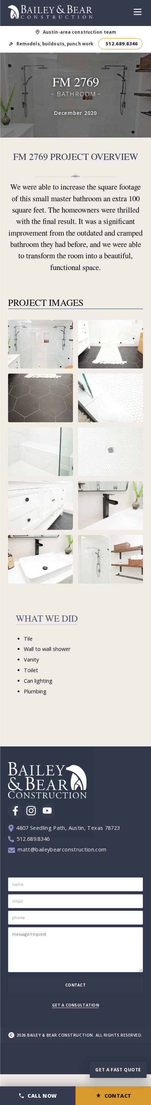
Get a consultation (75, 1005)
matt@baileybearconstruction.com (62, 849)
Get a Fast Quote (118, 1070)
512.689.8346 (32, 839)
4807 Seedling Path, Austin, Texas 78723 (68, 828)
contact (75, 985)
